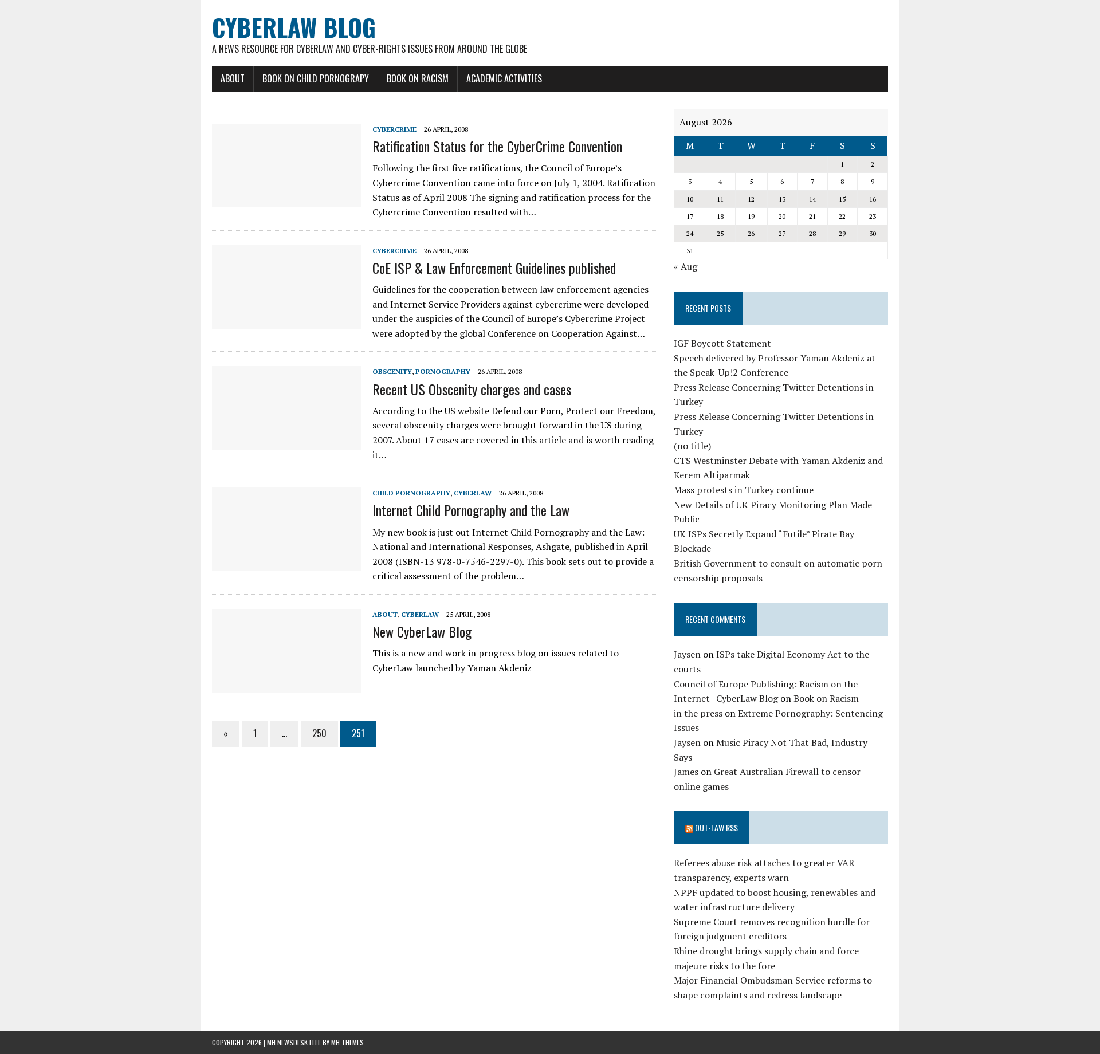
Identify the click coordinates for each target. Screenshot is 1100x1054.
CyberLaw (473, 493)
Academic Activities (504, 78)
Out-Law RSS (716, 827)
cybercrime (394, 129)
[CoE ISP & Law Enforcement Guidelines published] (286, 320)
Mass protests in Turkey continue (744, 489)
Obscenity (392, 371)
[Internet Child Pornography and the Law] (286, 563)
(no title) (692, 445)
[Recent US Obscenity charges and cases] (286, 442)
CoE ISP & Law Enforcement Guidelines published (494, 267)
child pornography (411, 493)
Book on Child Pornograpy (315, 78)
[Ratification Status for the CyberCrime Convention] (286, 199)
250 (319, 733)
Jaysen (687, 654)
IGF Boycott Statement (722, 343)
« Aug (685, 266)
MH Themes (347, 1042)
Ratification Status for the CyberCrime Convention (497, 146)
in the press (698, 713)
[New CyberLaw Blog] (286, 684)
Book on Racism (418, 78)
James (686, 771)
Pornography (442, 371)
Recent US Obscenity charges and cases (471, 389)
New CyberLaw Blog (422, 631)
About (233, 78)
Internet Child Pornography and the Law (470, 510)
